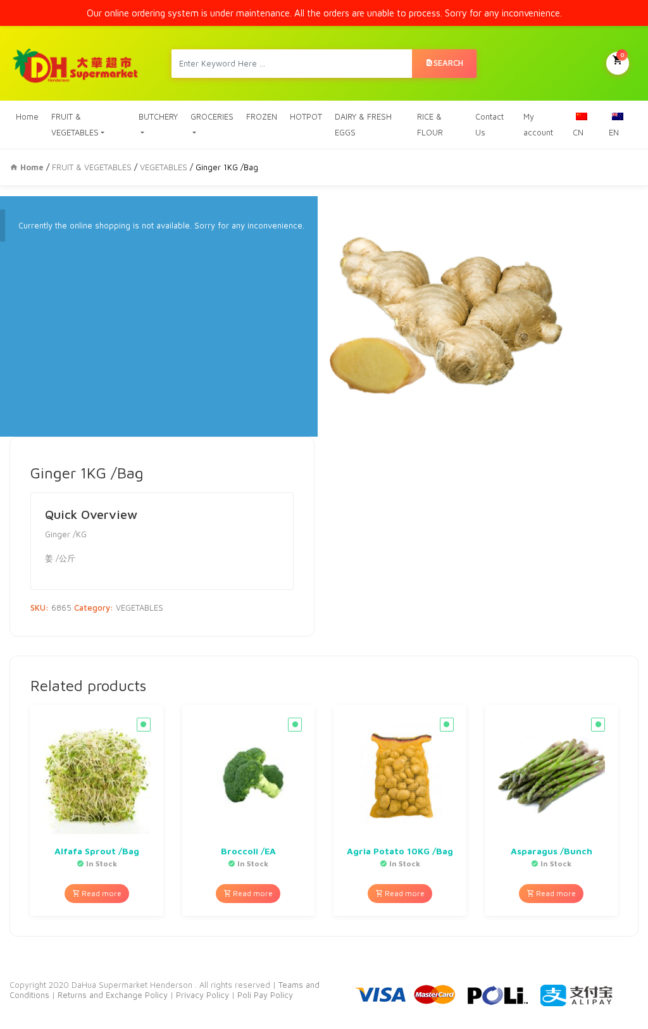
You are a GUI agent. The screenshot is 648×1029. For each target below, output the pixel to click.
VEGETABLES (163, 167)
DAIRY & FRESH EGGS (363, 124)
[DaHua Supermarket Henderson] (75, 63)
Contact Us (489, 124)
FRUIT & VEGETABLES (75, 124)
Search (448, 63)
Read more (101, 893)
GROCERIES (212, 116)
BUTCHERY (158, 116)
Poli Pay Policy (265, 995)
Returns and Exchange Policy (111, 995)
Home (27, 116)
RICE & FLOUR (430, 124)
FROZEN (261, 116)
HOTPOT (306, 116)
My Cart (622, 54)
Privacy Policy (204, 995)
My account (538, 124)
